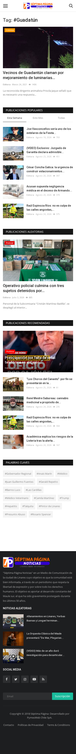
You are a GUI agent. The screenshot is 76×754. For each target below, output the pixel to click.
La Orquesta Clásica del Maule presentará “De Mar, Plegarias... (45, 635)
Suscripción (62, 696)
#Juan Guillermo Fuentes (19, 481)
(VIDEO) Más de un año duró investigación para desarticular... (46, 653)
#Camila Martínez (44, 498)
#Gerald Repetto (48, 481)
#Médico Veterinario (16, 498)
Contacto (8, 725)
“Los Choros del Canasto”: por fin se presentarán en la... (49, 381)
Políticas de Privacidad (30, 725)
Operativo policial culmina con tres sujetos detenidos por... (33, 288)
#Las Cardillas (34, 490)
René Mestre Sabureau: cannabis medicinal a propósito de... (47, 400)
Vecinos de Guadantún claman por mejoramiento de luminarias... (33, 75)
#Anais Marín (44, 473)
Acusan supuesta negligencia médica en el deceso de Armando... (49, 188)
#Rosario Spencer (41, 514)
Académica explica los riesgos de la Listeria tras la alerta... (50, 438)
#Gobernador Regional (18, 473)
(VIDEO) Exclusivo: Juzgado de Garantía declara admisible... (46, 150)
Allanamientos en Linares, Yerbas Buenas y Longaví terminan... (46, 618)
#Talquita (27, 506)
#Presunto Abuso (15, 514)
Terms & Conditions (58, 725)
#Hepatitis (11, 506)
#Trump (64, 498)
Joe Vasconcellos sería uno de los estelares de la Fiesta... (49, 130)
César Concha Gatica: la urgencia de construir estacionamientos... (50, 169)
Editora (7, 84)
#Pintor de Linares (49, 506)
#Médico (62, 473)
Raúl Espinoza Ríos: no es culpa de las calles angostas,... (49, 207)
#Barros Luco (12, 490)
